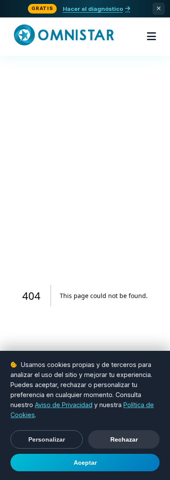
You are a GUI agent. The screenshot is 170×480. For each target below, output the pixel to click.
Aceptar (85, 462)
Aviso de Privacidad (63, 404)
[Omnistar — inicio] (64, 36)
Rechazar (124, 439)
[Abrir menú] (151, 37)
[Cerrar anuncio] (159, 9)
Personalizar (46, 439)
